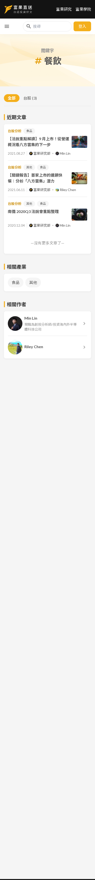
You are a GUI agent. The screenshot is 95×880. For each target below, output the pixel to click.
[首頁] (18, 9)
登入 (82, 26)
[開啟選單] (7, 26)
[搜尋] (29, 26)
